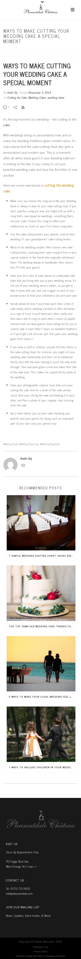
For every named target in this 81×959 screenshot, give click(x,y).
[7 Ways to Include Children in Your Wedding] (41, 734)
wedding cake (10, 444)
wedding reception (50, 444)
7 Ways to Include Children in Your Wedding (42, 767)
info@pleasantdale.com (19, 893)
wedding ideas (55, 97)
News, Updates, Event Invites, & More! (28, 915)
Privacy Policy (40, 951)
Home (9, 50)
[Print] (25, 106)
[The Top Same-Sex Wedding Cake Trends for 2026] (41, 593)
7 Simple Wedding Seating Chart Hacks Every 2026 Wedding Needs (42, 555)
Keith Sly (12, 92)
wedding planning (29, 444)
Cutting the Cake (27, 50)
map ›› (32, 866)
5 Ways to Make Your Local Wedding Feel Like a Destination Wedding (42, 696)
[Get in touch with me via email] (23, 465)
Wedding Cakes (37, 97)
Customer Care (40, 947)
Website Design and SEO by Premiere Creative (40, 956)
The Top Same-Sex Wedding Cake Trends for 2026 (42, 626)
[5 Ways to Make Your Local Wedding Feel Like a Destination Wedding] (41, 664)
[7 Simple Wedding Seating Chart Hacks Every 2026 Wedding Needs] (41, 523)
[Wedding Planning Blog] (40, 9)
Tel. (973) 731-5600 (18, 888)
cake (6, 125)
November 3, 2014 (39, 92)
